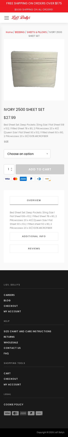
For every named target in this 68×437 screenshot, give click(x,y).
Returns (9, 336)
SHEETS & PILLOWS (37, 32)
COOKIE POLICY (13, 404)
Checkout (11, 306)
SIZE (6, 141)
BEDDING (20, 32)
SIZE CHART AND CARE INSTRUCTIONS (27, 331)
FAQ (6, 353)
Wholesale (11, 342)
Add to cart (40, 169)
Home (9, 32)
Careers (9, 295)
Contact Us (12, 348)
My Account (12, 311)
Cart (7, 373)
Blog (7, 300)
